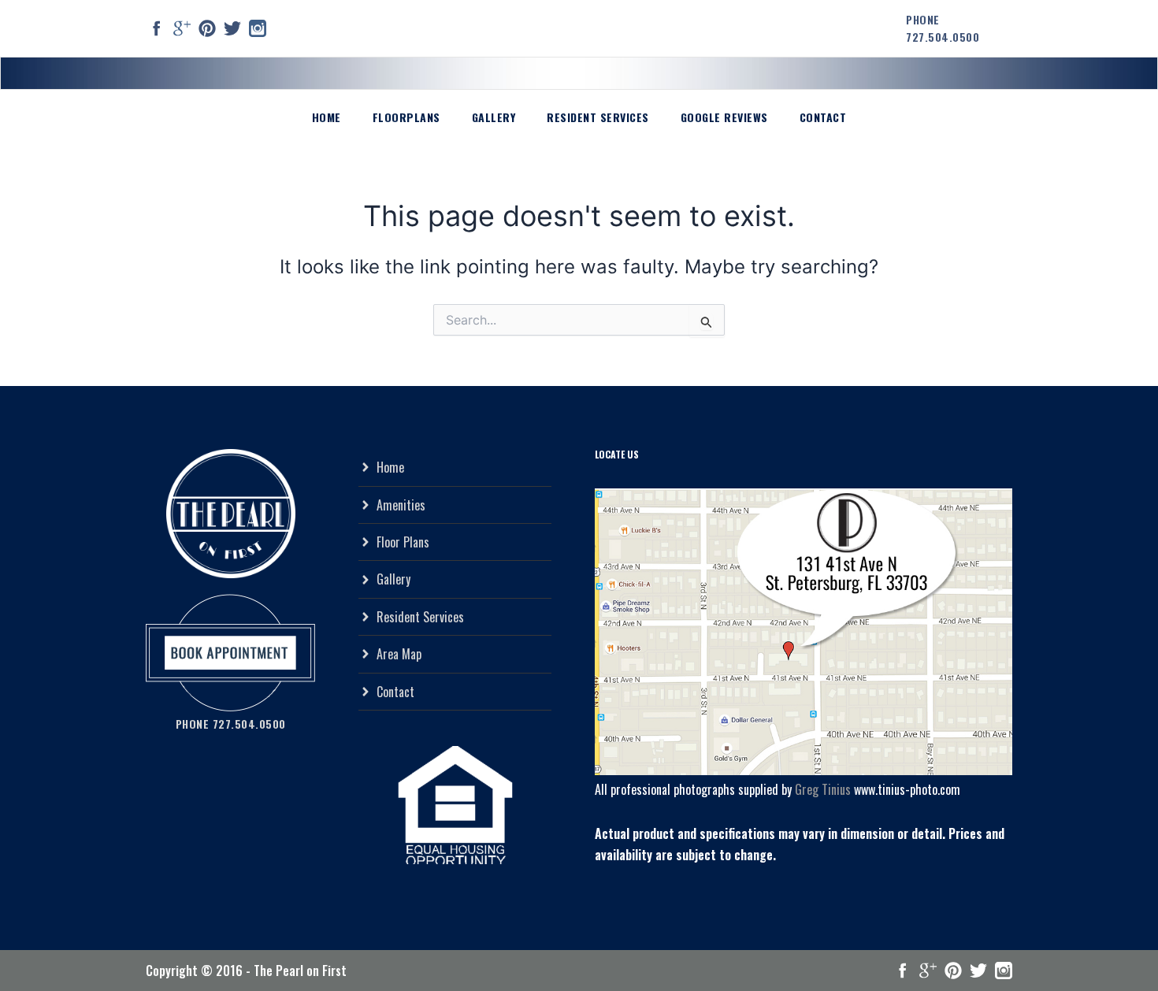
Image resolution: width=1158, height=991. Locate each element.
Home (326, 117)
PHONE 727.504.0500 (942, 28)
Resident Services (598, 117)
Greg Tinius (823, 789)
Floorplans (406, 117)
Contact (823, 117)
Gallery (494, 117)
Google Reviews (724, 117)
